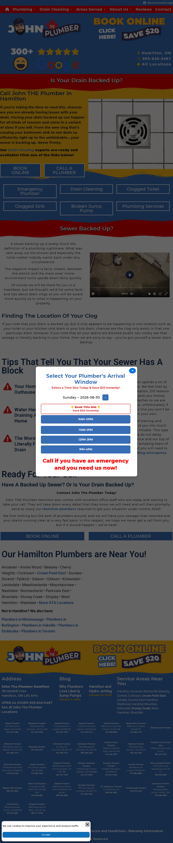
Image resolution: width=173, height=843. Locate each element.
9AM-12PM (85, 419)
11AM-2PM (86, 429)
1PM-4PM (85, 449)
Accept (46, 834)
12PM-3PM (85, 439)
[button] (87, 824)
